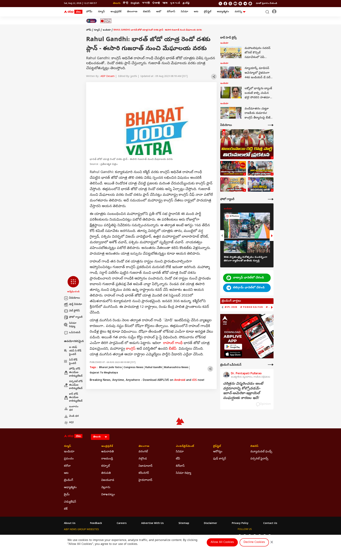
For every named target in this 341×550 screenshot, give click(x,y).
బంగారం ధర (73, 408)
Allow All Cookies (222, 542)
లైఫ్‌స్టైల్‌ (207, 11)
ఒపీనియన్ (74, 332)
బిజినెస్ (146, 11)
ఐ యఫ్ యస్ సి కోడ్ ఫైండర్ (75, 351)
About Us (69, 523)
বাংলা (164, 3)
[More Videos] (271, 125)
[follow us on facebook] (225, 3)
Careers (121, 523)
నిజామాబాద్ (145, 466)
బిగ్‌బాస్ (171, 11)
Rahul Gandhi (153, 367)
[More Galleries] (271, 199)
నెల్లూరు (105, 488)
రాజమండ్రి (107, 459)
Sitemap (183, 523)
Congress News (133, 367)
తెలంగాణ (132, 11)
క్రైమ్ (67, 495)
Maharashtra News (176, 367)
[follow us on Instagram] (240, 3)
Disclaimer (210, 523)
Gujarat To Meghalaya (104, 373)
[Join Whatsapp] (250, 3)
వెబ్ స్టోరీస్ (74, 311)
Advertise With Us (152, 523)
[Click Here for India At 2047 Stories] (91, 21)
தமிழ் (186, 3)
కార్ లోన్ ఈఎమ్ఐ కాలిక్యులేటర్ (76, 398)
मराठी (146, 3)
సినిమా (184, 11)
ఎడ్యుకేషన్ (70, 502)
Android (179, 380)
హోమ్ (89, 11)
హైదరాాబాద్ (145, 480)
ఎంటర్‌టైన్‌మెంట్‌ (185, 446)
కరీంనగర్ (144, 473)
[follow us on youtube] (235, 3)
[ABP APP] (233, 347)
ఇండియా (107, 30)
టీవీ (178, 459)
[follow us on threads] (230, 3)
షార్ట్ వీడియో (75, 304)
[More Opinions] (271, 364)
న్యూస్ (101, 11)
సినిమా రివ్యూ (72, 325)
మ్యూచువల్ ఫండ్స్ (261, 452)
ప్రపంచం (69, 459)
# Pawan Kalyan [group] (251, 307)
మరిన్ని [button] (238, 11)
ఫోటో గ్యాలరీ (76, 317)
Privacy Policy (240, 523)
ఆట (196, 11)
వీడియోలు (74, 298)
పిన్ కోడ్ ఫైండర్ (73, 361)
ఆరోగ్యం (217, 452)
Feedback (96, 523)
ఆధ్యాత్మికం (223, 11)
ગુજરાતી (175, 3)
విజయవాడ (107, 480)
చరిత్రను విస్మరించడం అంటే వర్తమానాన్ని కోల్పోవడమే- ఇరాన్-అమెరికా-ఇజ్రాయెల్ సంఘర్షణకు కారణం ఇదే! (243, 391)
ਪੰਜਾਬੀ (156, 3)
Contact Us (270, 523)
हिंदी (125, 3)
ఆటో (158, 11)
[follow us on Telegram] (245, 3)
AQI (71, 422)
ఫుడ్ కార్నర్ (219, 459)
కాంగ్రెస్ (131, 349)
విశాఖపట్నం (108, 495)
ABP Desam (108, 76)
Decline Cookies (254, 542)
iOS (194, 380)
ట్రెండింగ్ (68, 480)
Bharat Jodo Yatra (110, 367)
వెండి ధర (74, 416)
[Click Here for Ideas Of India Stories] (106, 21)
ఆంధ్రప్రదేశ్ (115, 11)
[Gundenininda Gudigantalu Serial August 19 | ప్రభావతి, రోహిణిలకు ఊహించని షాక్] (233, 168)
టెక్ (65, 509)
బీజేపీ (173, 349)
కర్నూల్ (105, 466)
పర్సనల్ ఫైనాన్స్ (259, 459)
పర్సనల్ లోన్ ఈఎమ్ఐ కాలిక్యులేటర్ (76, 385)
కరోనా (67, 466)
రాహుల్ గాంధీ (173, 343)
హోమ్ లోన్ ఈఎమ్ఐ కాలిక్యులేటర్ (76, 372)
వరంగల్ (143, 452)
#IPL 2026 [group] (230, 307)
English (135, 3)
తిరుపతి (106, 473)
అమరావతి (107, 452)
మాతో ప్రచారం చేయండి (266, 3)
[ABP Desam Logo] (73, 12)
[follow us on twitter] (220, 3)
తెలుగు (116, 3)
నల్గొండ (143, 459)
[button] (73, 284)
